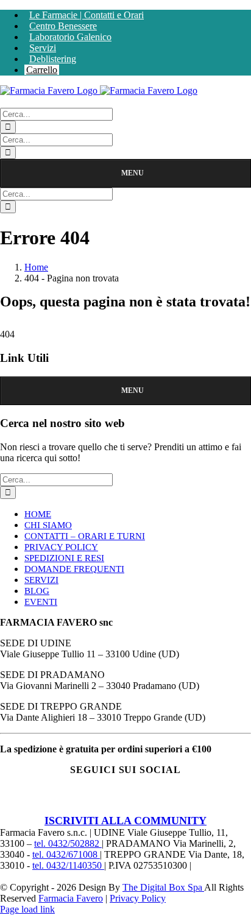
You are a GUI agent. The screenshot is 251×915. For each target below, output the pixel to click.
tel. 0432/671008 (66, 854)
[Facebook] (68, 799)
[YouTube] (144, 799)
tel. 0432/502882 (68, 843)
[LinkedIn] (182, 799)
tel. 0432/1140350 (68, 865)
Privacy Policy (138, 898)
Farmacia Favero (70, 898)
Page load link (27, 909)
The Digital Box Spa (163, 887)
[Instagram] (106, 799)
